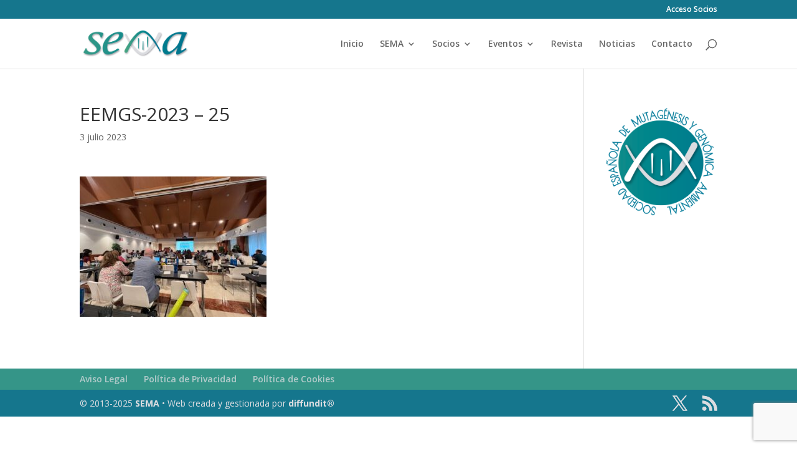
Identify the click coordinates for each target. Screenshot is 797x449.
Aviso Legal (104, 379)
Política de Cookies (293, 379)
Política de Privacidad (190, 379)
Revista (567, 44)
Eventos (505, 44)
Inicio (352, 44)
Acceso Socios (691, 10)
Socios (446, 44)
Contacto (671, 44)
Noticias (617, 44)
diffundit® (311, 403)
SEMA (391, 44)
